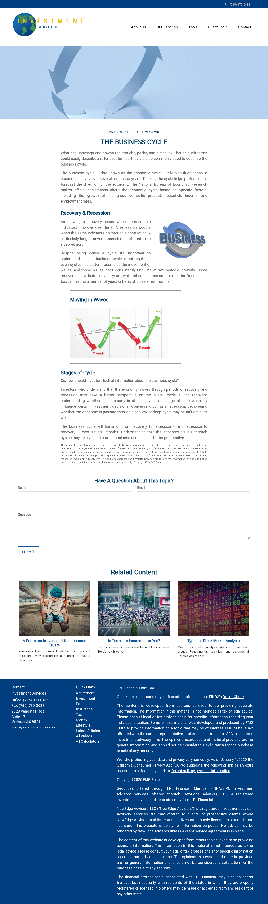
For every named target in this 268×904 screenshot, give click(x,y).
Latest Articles (88, 730)
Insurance (84, 709)
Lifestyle (83, 725)
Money (81, 720)
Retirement (85, 693)
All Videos (84, 736)
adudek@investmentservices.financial (34, 727)
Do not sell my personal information (200, 771)
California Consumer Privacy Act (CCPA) (151, 765)
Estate (81, 703)
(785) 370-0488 (240, 4)
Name (22, 488)
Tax (79, 714)
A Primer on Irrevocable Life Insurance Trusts (54, 642)
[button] (138, 27)
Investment (85, 698)
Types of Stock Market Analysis (213, 640)
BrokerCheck (233, 697)
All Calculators (88, 741)
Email (141, 488)
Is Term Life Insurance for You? (134, 640)
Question (24, 514)
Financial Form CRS (140, 688)
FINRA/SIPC (221, 788)
